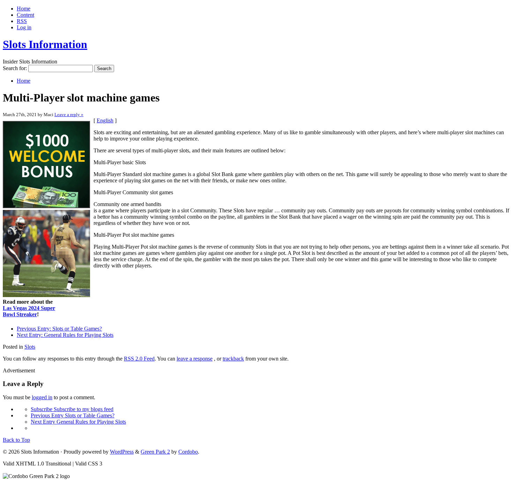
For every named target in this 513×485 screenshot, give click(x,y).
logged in (42, 397)
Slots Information (45, 44)
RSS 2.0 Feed (139, 359)
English (105, 120)
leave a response (195, 359)
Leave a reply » (68, 114)
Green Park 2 (155, 452)
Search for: (15, 68)
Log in (24, 27)
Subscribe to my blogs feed (72, 409)
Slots (29, 347)
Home (23, 9)
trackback (233, 359)
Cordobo (188, 452)
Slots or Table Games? (59, 329)
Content (25, 15)
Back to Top (16, 440)
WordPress (122, 452)
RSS (22, 21)
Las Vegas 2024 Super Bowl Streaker (29, 311)
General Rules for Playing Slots (65, 335)
